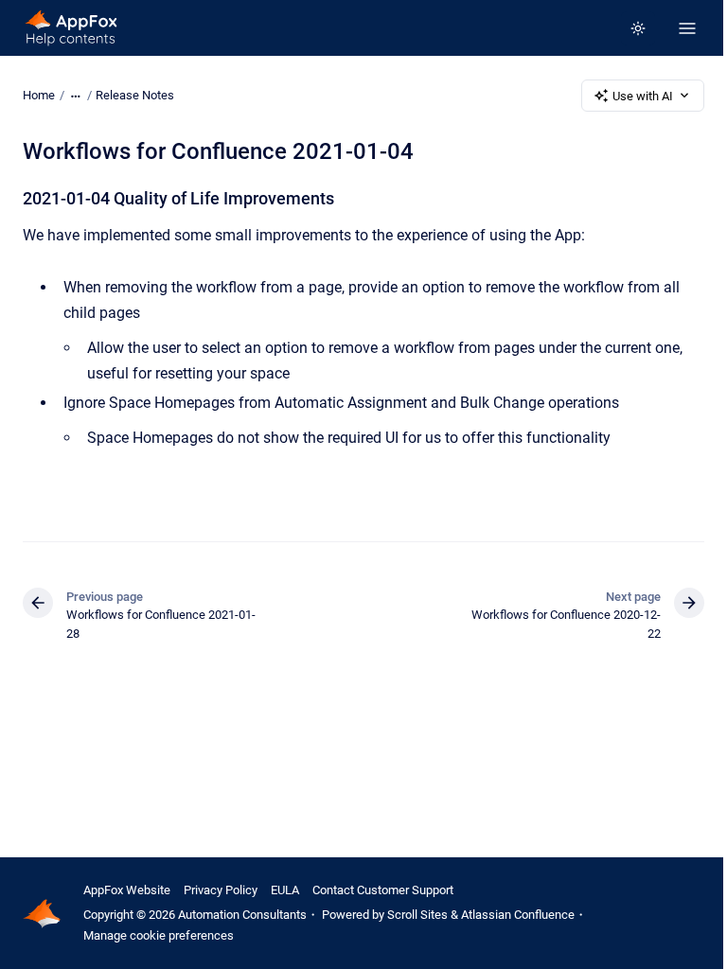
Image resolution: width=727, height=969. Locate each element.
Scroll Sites (417, 914)
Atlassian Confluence (518, 914)
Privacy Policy (220, 890)
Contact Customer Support (382, 890)
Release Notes (135, 95)
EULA (285, 890)
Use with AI (642, 96)
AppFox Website (126, 890)
